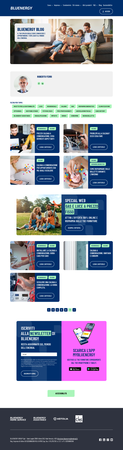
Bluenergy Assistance (22, 116)
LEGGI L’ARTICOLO (45, 147)
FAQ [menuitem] (94, 5)
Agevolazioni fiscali (83, 111)
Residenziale (51, 106)
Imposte (54, 116)
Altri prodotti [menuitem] (87, 5)
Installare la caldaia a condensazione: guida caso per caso (47, 253)
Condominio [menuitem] (67, 5)
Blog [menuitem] (100, 5)
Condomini (74, 116)
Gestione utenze (32, 111)
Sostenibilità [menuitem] (107, 5)
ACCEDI (107, 11)
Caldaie (64, 106)
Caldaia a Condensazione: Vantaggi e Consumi (100, 253)
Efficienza (17, 111)
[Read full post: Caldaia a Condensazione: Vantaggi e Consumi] (75, 255)
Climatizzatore (104, 106)
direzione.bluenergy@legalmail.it (67, 438)
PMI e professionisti (64, 111)
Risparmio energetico (86, 106)
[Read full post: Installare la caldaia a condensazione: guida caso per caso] (22, 255)
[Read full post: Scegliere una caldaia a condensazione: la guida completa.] (22, 287)
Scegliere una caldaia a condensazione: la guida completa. (47, 285)
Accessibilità (61, 393)
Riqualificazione (41, 116)
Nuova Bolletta (88, 116)
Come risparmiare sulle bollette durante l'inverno (100, 172)
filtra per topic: (16, 102)
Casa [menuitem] (49, 5)
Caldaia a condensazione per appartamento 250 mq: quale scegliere (47, 168)
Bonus (64, 116)
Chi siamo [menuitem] (76, 5)
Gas (72, 106)
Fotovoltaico (47, 111)
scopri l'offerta (74, 228)
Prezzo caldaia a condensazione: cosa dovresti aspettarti (45, 136)
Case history (100, 111)
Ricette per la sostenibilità (24, 106)
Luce (41, 106)
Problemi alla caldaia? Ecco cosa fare (100, 134)
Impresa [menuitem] (57, 5)
